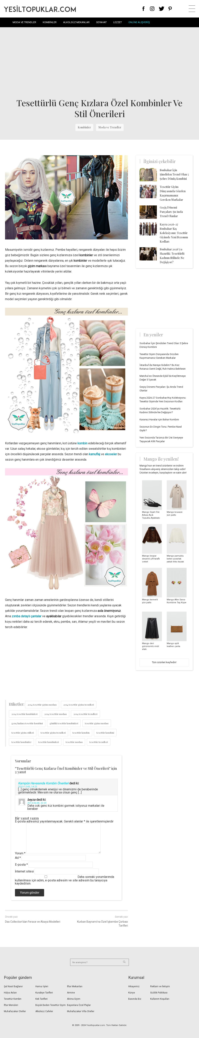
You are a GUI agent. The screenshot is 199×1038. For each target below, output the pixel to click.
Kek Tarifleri (41, 999)
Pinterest (170, 8)
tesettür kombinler (21, 741)
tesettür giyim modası (96, 723)
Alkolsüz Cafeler (44, 1011)
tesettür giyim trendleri (53, 732)
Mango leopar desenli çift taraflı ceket (151, 559)
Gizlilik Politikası (159, 992)
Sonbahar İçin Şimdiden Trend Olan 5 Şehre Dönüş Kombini (174, 174)
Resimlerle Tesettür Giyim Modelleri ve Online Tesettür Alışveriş (40, 8)
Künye (131, 992)
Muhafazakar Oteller (15, 1011)
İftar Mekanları (74, 986)
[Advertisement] (99, 62)
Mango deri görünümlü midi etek (150, 646)
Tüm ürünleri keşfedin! (164, 662)
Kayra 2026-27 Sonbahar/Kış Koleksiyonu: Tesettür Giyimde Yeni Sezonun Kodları (174, 233)
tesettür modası (74, 741)
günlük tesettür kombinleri (64, 723)
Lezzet (117, 22)
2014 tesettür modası (55, 713)
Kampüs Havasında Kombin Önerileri (43, 783)
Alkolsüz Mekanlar (76, 22)
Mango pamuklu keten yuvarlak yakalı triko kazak (175, 559)
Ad (18, 858)
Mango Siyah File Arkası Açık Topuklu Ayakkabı (151, 515)
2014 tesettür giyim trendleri (78, 704)
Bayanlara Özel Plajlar (79, 1005)
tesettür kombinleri (48, 741)
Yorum (20, 853)
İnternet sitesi (24, 871)
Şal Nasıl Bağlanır (13, 986)
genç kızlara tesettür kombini (27, 723)
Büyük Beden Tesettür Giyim (50, 1005)
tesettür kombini (105, 732)
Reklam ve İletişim (160, 986)
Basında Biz (134, 999)
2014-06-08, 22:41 (37, 803)
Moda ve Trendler (24, 22)
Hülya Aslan (10, 992)
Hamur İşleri (41, 986)
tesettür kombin (81, 732)
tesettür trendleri (98, 741)
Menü (192, 8)
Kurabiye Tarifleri (44, 992)
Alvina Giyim (73, 999)
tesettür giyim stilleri (22, 732)
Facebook (143, 8)
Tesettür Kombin (12, 999)
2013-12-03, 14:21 (27, 786)
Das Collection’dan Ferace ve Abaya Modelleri (32, 921)
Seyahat (101, 22)
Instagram (152, 8)
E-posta (21, 864)
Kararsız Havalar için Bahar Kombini (159, 419)
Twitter (161, 8)
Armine (71, 992)
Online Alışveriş (139, 22)
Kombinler (50, 22)
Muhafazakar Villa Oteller (80, 1011)
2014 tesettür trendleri (85, 713)
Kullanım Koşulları (159, 999)
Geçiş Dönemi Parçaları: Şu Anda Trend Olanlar (171, 212)
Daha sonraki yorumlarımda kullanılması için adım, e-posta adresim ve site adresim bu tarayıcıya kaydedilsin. (64, 880)
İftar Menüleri (11, 1005)
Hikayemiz (134, 986)
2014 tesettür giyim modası (42, 704)
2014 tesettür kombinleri (24, 713)
